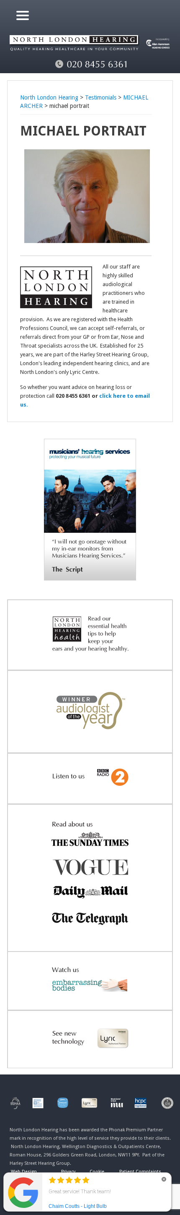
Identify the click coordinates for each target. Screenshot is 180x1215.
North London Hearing (49, 97)
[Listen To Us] (90, 791)
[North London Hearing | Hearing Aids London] (90, 56)
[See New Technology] (90, 1055)
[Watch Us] (90, 997)
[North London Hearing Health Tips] (90, 657)
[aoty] (90, 740)
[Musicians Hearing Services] (90, 578)
